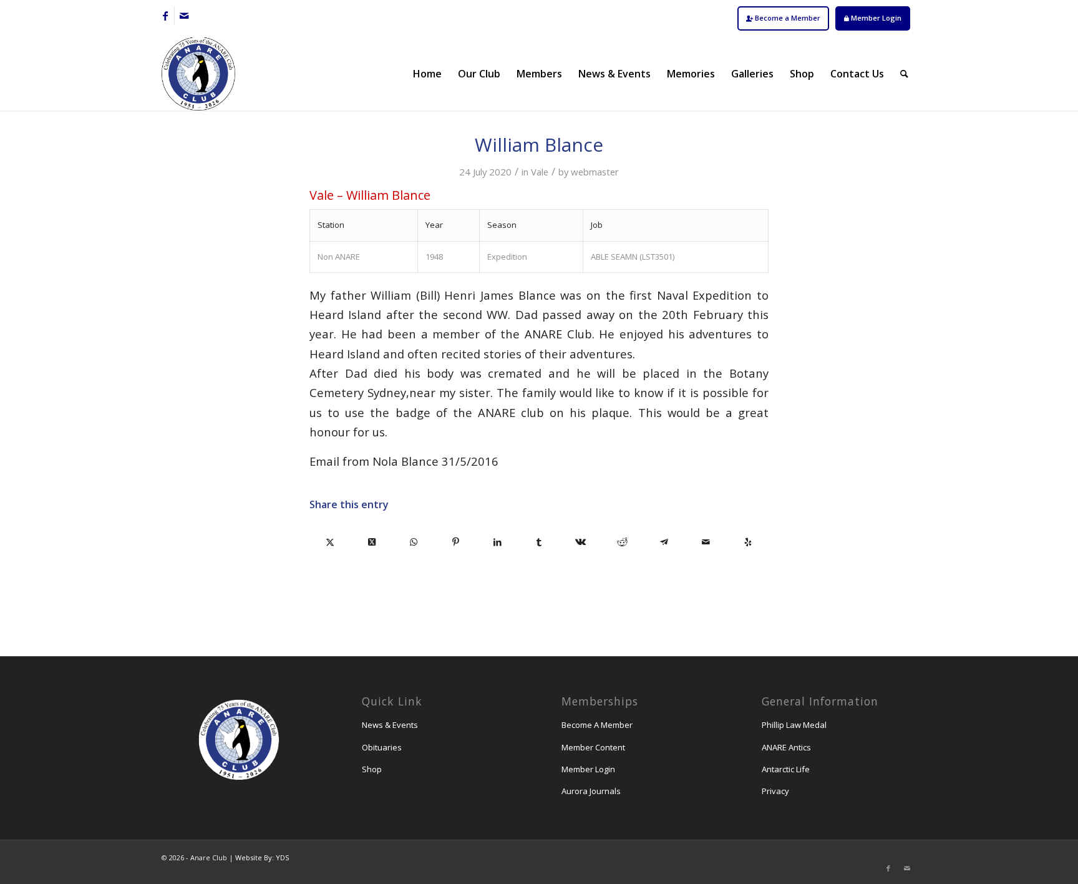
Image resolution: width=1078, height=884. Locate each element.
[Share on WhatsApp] (414, 542)
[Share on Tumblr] (539, 542)
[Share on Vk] (580, 542)
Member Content (593, 747)
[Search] (904, 73)
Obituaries (382, 747)
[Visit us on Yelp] (748, 542)
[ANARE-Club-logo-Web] (198, 73)
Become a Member (786, 17)
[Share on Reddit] (622, 542)
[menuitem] (783, 18)
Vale (539, 171)
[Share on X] (330, 542)
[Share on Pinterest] (456, 542)
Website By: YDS (262, 857)
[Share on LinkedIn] (497, 542)
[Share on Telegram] (664, 542)
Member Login (875, 17)
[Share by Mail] (706, 542)
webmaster (595, 171)
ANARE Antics (786, 747)
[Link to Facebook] (165, 15)
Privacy (775, 791)
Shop (372, 769)
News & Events (390, 724)
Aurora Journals (591, 791)
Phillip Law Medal (794, 724)
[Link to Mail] (184, 15)
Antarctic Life (786, 769)
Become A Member (597, 724)
